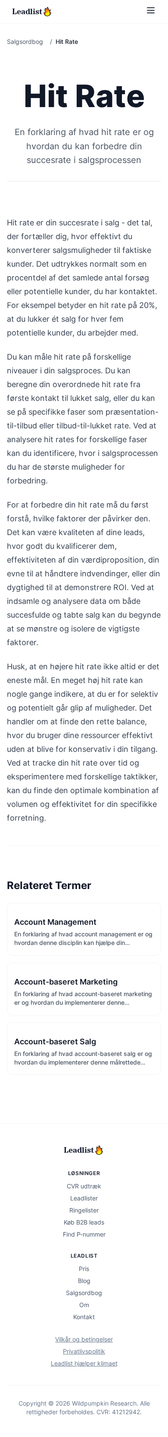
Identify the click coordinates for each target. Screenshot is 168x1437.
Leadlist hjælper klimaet (84, 1363)
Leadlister (84, 1198)
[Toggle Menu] (151, 10)
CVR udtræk (84, 1186)
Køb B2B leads (84, 1222)
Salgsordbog (25, 41)
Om (84, 1304)
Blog (84, 1280)
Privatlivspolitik (84, 1351)
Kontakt (84, 1316)
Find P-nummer (84, 1234)
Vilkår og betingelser (84, 1339)
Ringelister (84, 1210)
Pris (84, 1268)
